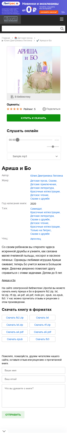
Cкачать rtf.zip (42, 324)
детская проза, (39, 180)
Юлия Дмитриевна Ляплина (18, 40)
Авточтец (35, 238)
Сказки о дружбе (40, 233)
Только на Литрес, (41, 230)
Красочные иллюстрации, (45, 226)
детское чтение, (39, 195)
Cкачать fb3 (42, 339)
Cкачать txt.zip (14, 324)
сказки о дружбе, (40, 219)
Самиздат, (36, 208)
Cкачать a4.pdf (14, 332)
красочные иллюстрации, (45, 191)
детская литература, (42, 187)
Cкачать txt (42, 317)
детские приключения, (43, 184)
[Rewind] (12, 147)
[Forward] (28, 147)
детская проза (25, 38)
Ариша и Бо (9, 280)
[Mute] (43, 146)
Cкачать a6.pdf (42, 332)
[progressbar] (35, 140)
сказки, (53, 180)
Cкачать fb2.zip (15, 317)
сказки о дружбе (40, 198)
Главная (6, 38)
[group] (34, 144)
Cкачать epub (15, 339)
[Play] (20, 146)
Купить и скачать (33, 118)
